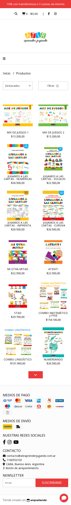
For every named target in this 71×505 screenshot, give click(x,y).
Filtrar (51, 86)
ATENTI (53, 269)
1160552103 (14, 460)
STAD (17, 313)
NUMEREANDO (53, 359)
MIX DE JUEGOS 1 (18, 132)
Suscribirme (52, 483)
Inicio (7, 73)
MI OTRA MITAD (17, 269)
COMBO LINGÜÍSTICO (18, 359)
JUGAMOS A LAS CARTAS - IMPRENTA (18, 224)
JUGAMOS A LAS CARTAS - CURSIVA (53, 224)
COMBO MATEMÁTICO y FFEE (53, 314)
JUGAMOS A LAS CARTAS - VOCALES (53, 177)
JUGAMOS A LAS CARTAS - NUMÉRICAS (18, 177)
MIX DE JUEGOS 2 (53, 132)
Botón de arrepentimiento (22, 468)
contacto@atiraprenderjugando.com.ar (30, 456)
